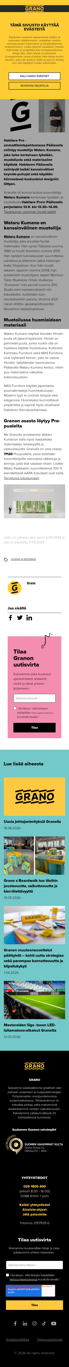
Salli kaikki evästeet (34, 76)
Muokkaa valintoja (34, 86)
